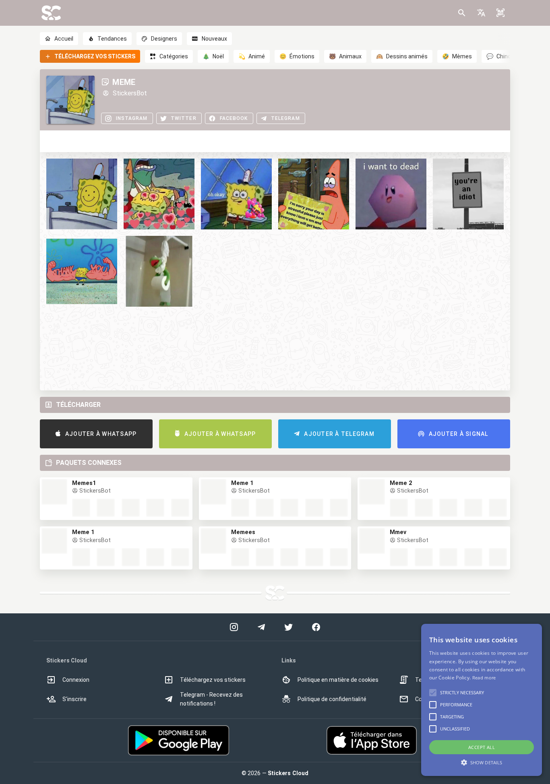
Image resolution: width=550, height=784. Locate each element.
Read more (484, 678)
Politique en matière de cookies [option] (338, 680)
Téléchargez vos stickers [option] (213, 680)
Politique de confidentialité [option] (332, 699)
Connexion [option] (75, 680)
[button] (481, 13)
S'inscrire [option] (74, 699)
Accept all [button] (481, 747)
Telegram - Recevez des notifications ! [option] (211, 699)
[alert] (481, 700)
